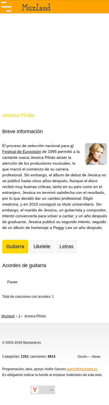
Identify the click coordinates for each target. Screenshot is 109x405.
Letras (67, 246)
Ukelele (42, 246)
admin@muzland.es (82, 369)
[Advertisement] (54, 66)
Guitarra (15, 246)
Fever (12, 282)
